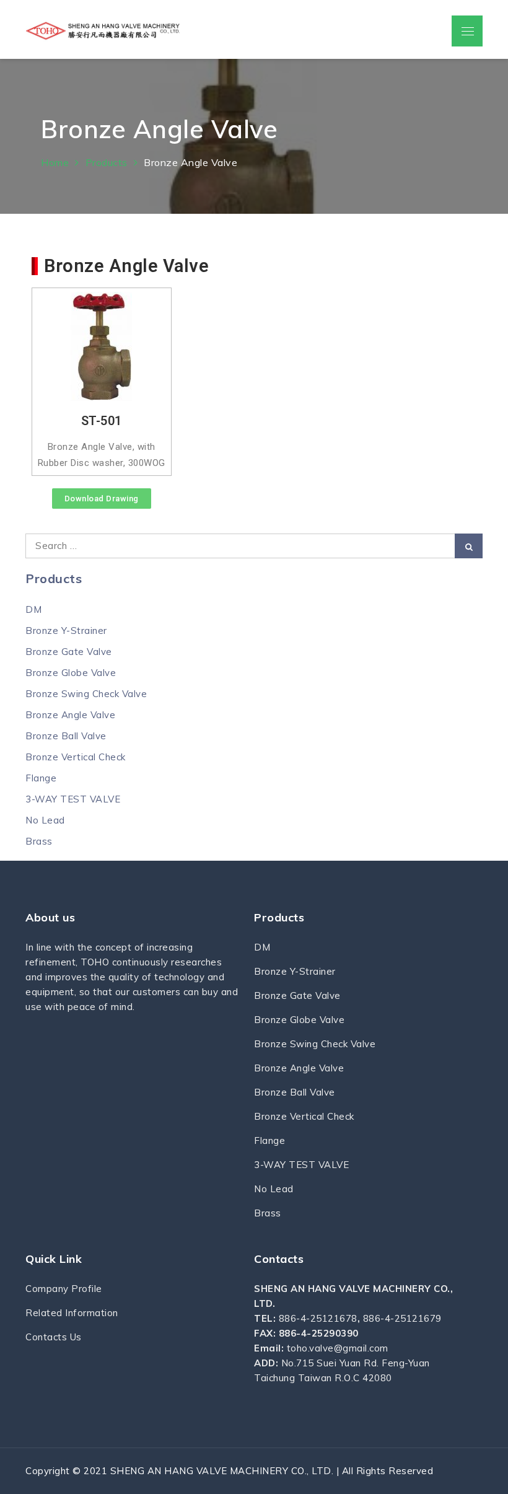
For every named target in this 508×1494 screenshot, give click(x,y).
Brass (39, 841)
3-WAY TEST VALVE (72, 799)
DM (33, 609)
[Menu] (467, 30)
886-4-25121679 (402, 1318)
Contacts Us (53, 1337)
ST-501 (101, 420)
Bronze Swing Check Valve (86, 694)
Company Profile (63, 1288)
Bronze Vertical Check (75, 757)
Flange (40, 778)
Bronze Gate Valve (68, 651)
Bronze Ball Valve (66, 736)
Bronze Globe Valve (70, 673)
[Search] (469, 546)
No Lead (45, 820)
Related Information (71, 1313)
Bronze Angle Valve (70, 715)
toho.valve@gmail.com (337, 1348)
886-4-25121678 (318, 1318)
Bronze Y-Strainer (66, 630)
